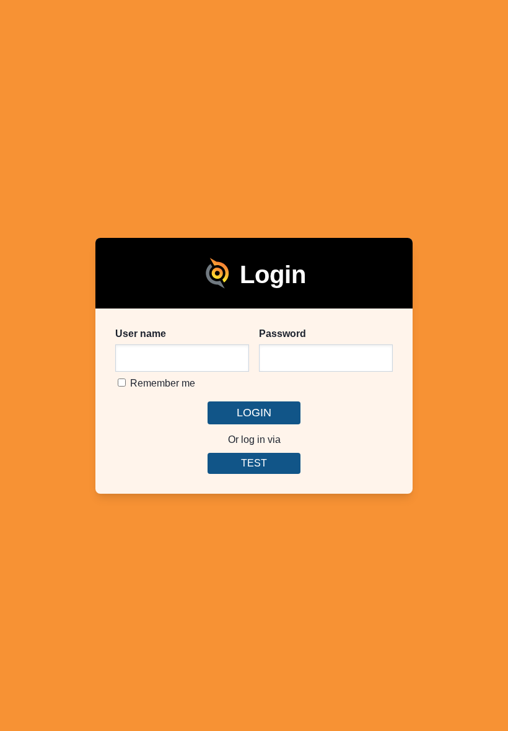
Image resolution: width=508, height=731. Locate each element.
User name (140, 333)
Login (254, 412)
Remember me (161, 383)
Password (282, 333)
